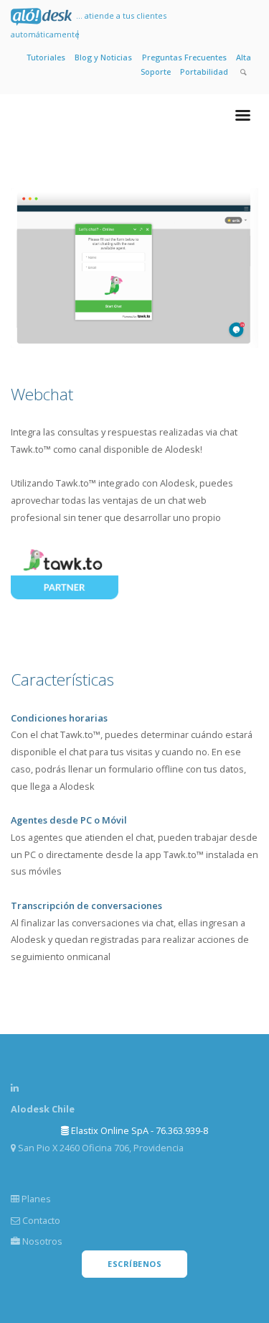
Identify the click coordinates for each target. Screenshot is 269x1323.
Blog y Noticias (103, 57)
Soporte (156, 71)
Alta (243, 57)
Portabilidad (204, 71)
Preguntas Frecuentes (184, 57)
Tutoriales (46, 57)
